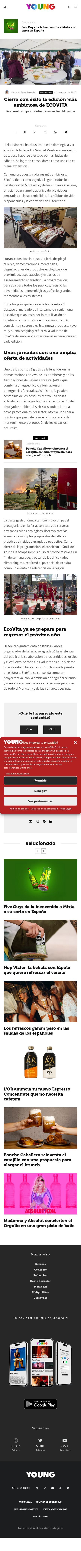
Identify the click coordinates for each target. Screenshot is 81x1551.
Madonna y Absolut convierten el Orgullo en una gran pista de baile (39, 1223)
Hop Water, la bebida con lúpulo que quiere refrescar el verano (37, 970)
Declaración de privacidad (44, 808)
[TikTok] (60, 1488)
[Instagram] (45, 1488)
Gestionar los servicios (17, 773)
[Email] (45, 132)
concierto (52, 547)
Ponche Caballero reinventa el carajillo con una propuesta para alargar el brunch (49, 452)
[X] (37, 1488)
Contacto (40, 1269)
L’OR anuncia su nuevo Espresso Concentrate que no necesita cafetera (37, 1094)
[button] (75, 743)
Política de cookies (19, 808)
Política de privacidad (55, 1509)
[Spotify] (68, 1488)
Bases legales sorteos (26, 1509)
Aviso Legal (66, 808)
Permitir (40, 780)
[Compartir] (15, 132)
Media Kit (40, 1286)
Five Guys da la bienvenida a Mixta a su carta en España (49, 28)
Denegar (40, 791)
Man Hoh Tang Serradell (23, 92)
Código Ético (40, 1292)
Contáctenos (40, 1517)
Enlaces (40, 1264)
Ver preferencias (40, 801)
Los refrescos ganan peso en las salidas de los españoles (36, 1031)
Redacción (41, 1275)
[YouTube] (53, 1488)
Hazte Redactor (40, 1281)
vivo (35, 375)
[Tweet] (24, 132)
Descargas (40, 1297)
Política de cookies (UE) (49, 1502)
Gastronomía (28, 22)
